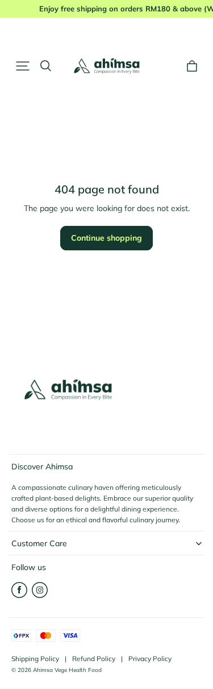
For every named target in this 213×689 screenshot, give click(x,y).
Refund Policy (93, 658)
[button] (22, 66)
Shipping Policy (35, 658)
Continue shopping (106, 238)
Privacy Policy (150, 658)
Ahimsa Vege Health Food (67, 670)
